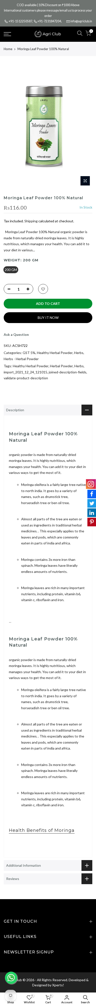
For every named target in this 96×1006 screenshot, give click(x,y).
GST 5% (29, 353)
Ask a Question (16, 334)
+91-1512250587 (20, 21)
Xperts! (58, 985)
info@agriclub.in (81, 21)
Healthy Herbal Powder (55, 353)
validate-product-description (26, 378)
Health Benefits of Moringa (42, 830)
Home (8, 49)
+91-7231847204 (49, 21)
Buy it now (48, 317)
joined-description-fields (67, 372)
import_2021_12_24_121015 (25, 372)
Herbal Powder (61, 366)
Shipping (31, 221)
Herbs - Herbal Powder (21, 359)
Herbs (78, 353)
